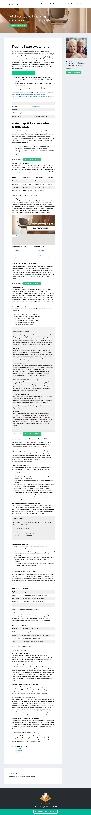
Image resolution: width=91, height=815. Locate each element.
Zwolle (17, 252)
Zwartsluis (18, 754)
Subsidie (52, 4)
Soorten (43, 4)
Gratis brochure (81, 4)
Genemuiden (18, 748)
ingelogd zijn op (17, 777)
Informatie (60, 4)
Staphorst (18, 256)
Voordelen (41, 252)
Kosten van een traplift (26, 93)
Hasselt (17, 752)
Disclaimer (46, 806)
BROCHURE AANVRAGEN (18, 25)
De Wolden (18, 254)
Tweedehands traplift (43, 258)
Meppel (17, 258)
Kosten (40, 256)
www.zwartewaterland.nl (28, 532)
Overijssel (33, 103)
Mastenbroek (18, 750)
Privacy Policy (54, 806)
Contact (36, 806)
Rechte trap (41, 250)
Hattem (17, 250)
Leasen (40, 254)
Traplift (41, 803)
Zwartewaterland (35, 106)
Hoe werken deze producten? (40, 93)
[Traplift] (11, 4)
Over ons (41, 806)
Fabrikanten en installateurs (33, 97)
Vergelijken (71, 4)
